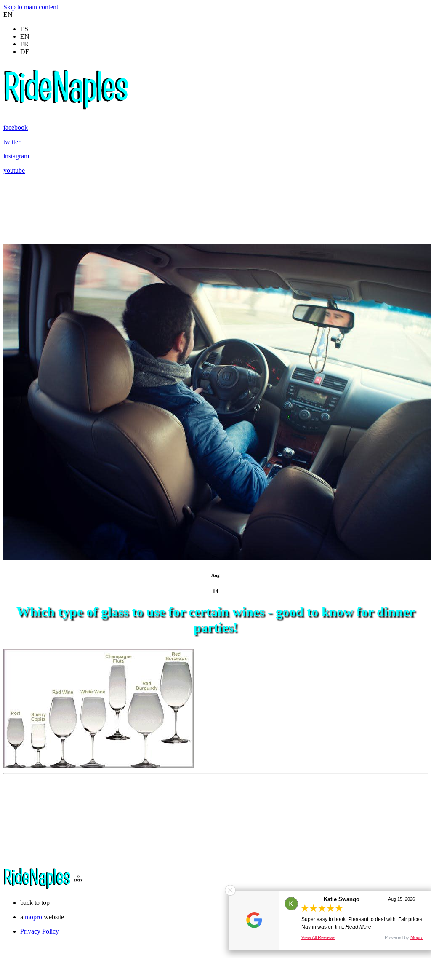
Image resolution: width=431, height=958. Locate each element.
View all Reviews (318, 937)
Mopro (416, 937)
